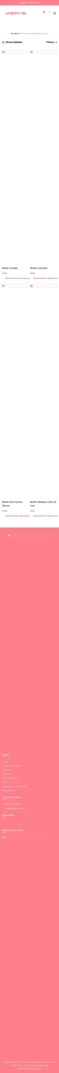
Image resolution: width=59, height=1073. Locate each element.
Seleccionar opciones (17, 278)
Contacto (7, 774)
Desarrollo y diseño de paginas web (29, 1065)
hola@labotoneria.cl (15, 808)
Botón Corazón (39, 268)
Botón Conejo (10, 268)
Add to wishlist (26, 52)
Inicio (15, 33)
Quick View (26, 57)
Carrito (6, 782)
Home (5, 761)
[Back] (5, 24)
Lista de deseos (10, 778)
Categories (28, 24)
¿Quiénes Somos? (11, 765)
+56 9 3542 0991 (12, 804)
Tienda (5, 769)
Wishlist (43, 12)
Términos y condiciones (14, 786)
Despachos (8, 790)
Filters (50, 42)
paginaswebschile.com (29, 1068)
